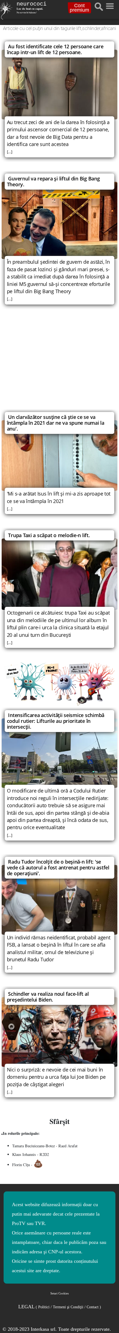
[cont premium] (59, 684)
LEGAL (59, 1306)
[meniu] (109, 4)
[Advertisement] (59, 363)
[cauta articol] (98, 6)
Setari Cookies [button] (59, 1293)
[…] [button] (9, 151)
